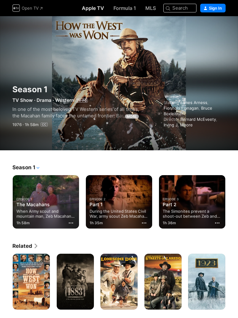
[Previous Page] (6, 201)
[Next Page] (231, 201)
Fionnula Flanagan (181, 108)
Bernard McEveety (198, 119)
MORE (132, 116)
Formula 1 (124, 8)
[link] (25, 246)
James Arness (193, 102)
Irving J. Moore (178, 124)
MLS (150, 8)
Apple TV (93, 8)
